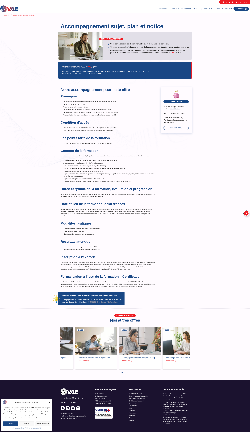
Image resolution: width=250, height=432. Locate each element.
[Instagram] (232, 2)
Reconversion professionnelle (138, 396)
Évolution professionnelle (137, 401)
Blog (130, 418)
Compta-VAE (66, 414)
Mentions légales (100, 398)
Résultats (132, 415)
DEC (173, 53)
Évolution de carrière (135, 393)
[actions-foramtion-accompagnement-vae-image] (104, 413)
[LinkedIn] (226, 2)
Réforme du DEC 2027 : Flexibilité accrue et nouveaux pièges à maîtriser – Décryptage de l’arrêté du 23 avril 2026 (175, 419)
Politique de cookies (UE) (103, 403)
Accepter (10, 423)
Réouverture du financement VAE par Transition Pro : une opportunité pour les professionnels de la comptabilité (176, 396)
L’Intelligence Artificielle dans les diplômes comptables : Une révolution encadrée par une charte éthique (175, 404)
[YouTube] (229, 2)
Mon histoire (133, 413)
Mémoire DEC (133, 403)
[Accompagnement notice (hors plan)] (152, 341)
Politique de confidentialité (33, 428)
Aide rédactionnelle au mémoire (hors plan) (63, 358)
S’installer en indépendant (137, 398)
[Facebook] (223, 2)
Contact (131, 420)
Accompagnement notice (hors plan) (148, 358)
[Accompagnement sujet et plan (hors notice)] (108, 341)
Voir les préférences (42, 423)
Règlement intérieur (101, 396)
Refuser (26, 423)
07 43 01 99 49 (92, 302)
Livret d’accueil (99, 393)
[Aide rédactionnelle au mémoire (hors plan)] (65, 341)
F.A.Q (130, 408)
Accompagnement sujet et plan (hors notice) (107, 358)
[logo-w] (70, 391)
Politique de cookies (18, 428)
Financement (133, 406)
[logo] (9, 8)
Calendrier (132, 410)
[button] (49, 403)
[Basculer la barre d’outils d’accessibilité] (246, 213)
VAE (89, 67)
